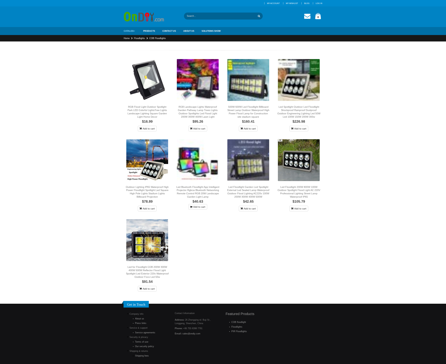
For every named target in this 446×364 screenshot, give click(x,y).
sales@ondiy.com (191, 333)
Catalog (129, 31)
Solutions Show (211, 31)
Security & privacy (138, 337)
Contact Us (169, 31)
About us (139, 318)
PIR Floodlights (239, 331)
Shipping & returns (138, 351)
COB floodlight (238, 322)
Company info (136, 314)
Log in (319, 3)
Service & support (138, 328)
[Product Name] (147, 80)
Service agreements (145, 332)
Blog (307, 3)
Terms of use (141, 341)
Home (127, 38)
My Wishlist (292, 3)
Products (149, 31)
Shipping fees (142, 355)
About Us (188, 31)
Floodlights (139, 38)
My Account (273, 3)
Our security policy (144, 346)
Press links (140, 323)
